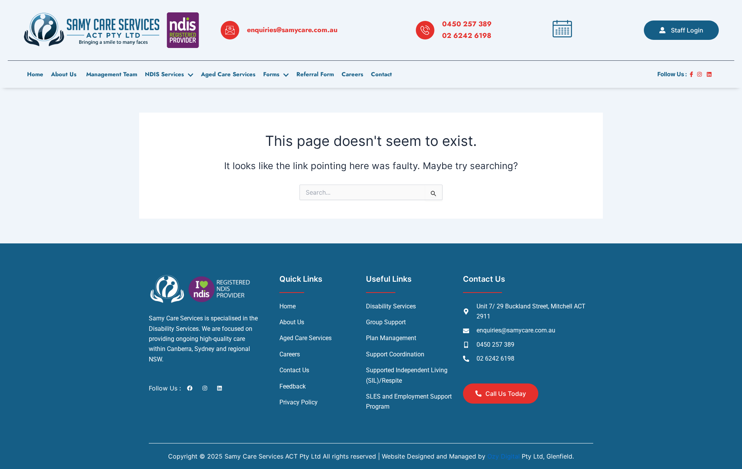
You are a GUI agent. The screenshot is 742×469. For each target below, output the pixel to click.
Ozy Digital (503, 456)
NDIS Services (164, 74)
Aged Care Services (228, 74)
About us (64, 74)
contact (381, 74)
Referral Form (315, 74)
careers (352, 74)
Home (35, 74)
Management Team (110, 74)
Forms (271, 74)
